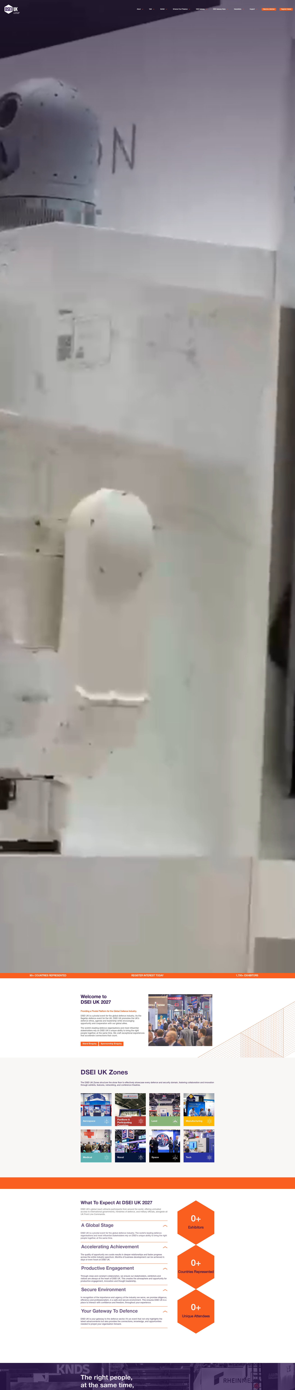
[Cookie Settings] (257, 1386)
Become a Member (269, 9)
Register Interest (286, 9)
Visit (150, 9)
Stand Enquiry (89, 1044)
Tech (188, 1157)
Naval (120, 1157)
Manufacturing (194, 1121)
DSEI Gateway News (219, 9)
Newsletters (237, 9)
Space (155, 1157)
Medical (87, 1157)
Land (154, 1121)
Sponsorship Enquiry (111, 1044)
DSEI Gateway (200, 9)
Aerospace (89, 1121)
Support (252, 9)
